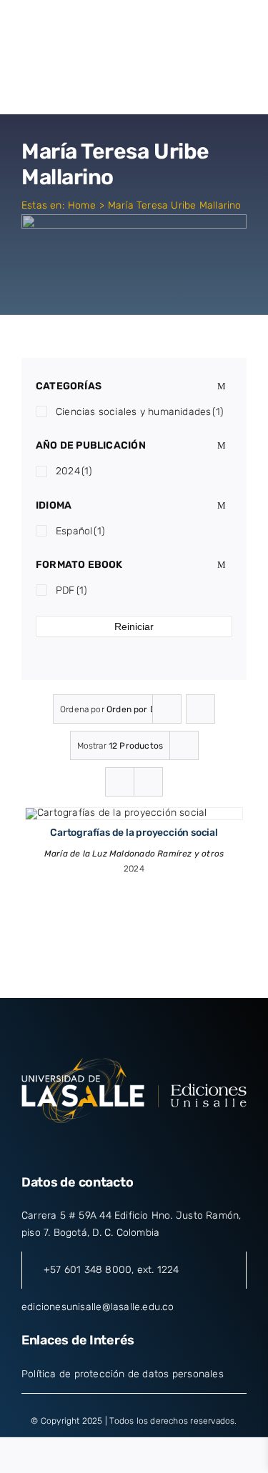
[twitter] (108, 1146)
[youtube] (160, 1146)
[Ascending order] (200, 709)
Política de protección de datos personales (122, 1374)
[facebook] (82, 1146)
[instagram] (133, 1146)
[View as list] (148, 782)
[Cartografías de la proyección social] (116, 813)
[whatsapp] (186, 1146)
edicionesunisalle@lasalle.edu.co (97, 1307)
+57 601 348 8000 (87, 1270)
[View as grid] (120, 782)
